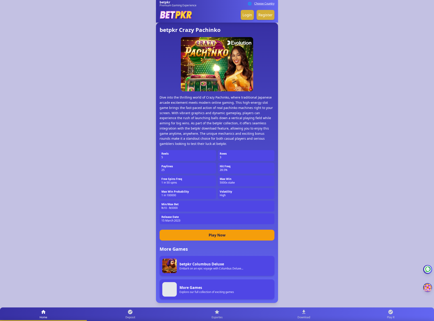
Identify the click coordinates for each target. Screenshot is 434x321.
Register (265, 14)
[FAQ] (427, 269)
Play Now (217, 235)
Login (247, 14)
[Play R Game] (427, 287)
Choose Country (264, 3)
